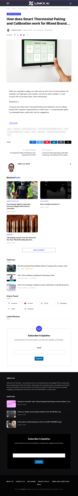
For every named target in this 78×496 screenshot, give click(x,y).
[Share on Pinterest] (20, 35)
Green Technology (14, 14)
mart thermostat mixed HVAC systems (50, 129)
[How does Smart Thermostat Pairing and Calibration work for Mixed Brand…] (39, 60)
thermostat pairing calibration (56, 132)
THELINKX (23, 489)
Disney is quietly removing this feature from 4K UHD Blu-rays (39, 412)
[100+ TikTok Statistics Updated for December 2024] (11, 277)
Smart (33, 132)
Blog (39, 484)
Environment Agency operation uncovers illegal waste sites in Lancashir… (18, 206)
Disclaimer (31, 481)
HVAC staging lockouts (29, 129)
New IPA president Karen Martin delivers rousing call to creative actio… (43, 266)
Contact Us (20, 481)
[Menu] (8, 3)
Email (39, 348)
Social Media (44, 201)
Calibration (17, 129)
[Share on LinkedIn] (23, 35)
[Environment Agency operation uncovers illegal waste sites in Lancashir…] (22, 190)
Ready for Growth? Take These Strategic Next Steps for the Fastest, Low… (44, 401)
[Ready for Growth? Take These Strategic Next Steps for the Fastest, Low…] (11, 404)
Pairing (27, 132)
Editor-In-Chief (16, 30)
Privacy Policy (43, 481)
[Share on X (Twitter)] (17, 35)
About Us (9, 481)
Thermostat (41, 132)
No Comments (39, 30)
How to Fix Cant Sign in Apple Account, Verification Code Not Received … (44, 285)
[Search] (70, 3)
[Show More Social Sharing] (27, 35)
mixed (66, 129)
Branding (10, 234)
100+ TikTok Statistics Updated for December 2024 (36, 275)
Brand (9, 129)
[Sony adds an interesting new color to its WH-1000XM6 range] (11, 424)
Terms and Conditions (60, 481)
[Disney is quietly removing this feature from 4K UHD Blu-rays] (11, 414)
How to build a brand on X (50, 204)
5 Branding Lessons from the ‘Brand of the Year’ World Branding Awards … (21, 239)
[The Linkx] (39, 3)
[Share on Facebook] (14, 35)
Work (9, 135)
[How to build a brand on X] (55, 190)
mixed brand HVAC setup (15, 132)
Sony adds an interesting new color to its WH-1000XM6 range (40, 422)
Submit (39, 359)
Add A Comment (39, 250)
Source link (13, 123)
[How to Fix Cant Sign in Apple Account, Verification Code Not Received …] (11, 287)
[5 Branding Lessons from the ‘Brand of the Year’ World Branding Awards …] (22, 223)
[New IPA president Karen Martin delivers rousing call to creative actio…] (11, 268)
